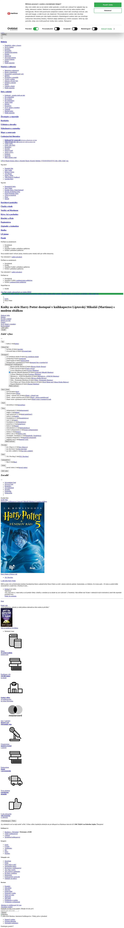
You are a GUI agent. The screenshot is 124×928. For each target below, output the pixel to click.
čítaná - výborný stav (32, 395)
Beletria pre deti (5, 320)
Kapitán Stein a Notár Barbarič (14, 190)
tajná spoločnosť (27, 414)
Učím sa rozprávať (10, 195)
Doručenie (8, 861)
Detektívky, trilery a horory (13, 45)
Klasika (7, 54)
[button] (64, 591)
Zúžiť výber (5, 471)
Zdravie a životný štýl (11, 81)
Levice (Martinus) (33, 370)
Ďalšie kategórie (10, 63)
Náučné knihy (9, 111)
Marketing (8, 896)
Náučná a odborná (8, 67)
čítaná (18, 393)
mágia (17, 412)
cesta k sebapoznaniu (31, 430)
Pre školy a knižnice (11, 873)
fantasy (18, 432)
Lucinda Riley (9, 179)
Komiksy (7, 49)
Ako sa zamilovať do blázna (9, 628)
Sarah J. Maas (9, 175)
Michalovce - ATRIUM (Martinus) (48, 376)
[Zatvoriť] (1, 338)
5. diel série (8, 581)
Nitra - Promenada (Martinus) (44, 380)
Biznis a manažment (11, 72)
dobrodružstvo (25, 428)
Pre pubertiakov (9, 100)
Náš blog (7, 889)
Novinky (7, 149)
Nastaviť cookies (10, 919)
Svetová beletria (9, 59)
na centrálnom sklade (32, 356)
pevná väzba (23, 467)
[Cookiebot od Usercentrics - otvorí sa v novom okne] (12, 28)
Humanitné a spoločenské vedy (14, 74)
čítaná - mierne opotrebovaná (39, 397)
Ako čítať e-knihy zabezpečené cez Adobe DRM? (16, 292)
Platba (6, 863)
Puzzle (3, 238)
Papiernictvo (6, 222)
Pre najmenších (9, 97)
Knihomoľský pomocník (12, 877)
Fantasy (3, 322)
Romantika (8, 50)
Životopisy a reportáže (11, 77)
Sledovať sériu (5, 315)
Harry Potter (8, 188)
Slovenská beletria (10, 57)
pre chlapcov (23, 447)
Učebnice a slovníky (8, 124)
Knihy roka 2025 (10, 145)
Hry (6, 850)
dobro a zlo (22, 433)
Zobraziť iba (5, 347)
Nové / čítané (5, 389)
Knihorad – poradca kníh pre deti (15, 95)
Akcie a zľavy (9, 152)
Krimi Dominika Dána (11, 193)
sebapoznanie (24, 410)
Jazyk (3, 403)
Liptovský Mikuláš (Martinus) (44, 372)
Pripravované (9, 150)
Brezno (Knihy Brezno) (38, 366)
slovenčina (21, 405)
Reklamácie (8, 875)
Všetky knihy (9, 143)
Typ (3, 341)
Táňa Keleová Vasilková (12, 177)
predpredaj (22, 358)
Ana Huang (8, 174)
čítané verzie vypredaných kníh (41, 399)
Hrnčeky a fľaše (7, 218)
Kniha (6, 589)
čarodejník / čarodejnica (33, 435)
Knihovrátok (8, 891)
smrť (16, 420)
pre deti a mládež (27, 451)
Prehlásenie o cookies (11, 900)
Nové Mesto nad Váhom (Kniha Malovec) (56, 382)
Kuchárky (5, 121)
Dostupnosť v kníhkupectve (13, 364)
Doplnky (4, 34)
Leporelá (7, 109)
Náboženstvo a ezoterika (10, 128)
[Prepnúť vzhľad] (2, 37)
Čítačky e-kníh (6, 206)
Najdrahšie (8, 491)
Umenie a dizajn (10, 86)
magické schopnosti (29, 437)
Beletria (4, 42)
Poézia (7, 61)
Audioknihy (8, 848)
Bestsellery (8, 147)
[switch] (57, 28)
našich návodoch (17, 257)
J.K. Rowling (24, 456)
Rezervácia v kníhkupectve (13, 868)
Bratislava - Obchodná (11, 832)
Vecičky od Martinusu (9, 210)
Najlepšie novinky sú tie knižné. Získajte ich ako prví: (17, 908)
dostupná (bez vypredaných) (39, 362)
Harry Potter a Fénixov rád (9, 574)
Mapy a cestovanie (8, 132)
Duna (6, 197)
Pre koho (4, 445)
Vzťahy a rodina (10, 79)
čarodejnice (22, 422)
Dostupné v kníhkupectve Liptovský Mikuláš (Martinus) (18, 501)
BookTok (7, 156)
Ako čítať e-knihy (10, 870)
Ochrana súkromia (10, 921)
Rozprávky (8, 106)
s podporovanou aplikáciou (24, 280)
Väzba (3, 465)
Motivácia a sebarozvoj (12, 70)
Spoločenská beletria (11, 52)
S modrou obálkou (41, 501)
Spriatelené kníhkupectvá (12, 837)
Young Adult (8, 102)
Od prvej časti (9, 484)
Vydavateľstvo (6, 460)
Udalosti (7, 835)
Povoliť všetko (108, 5)
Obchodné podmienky (11, 923)
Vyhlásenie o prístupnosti (12, 902)
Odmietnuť (108, 10)
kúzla (17, 426)
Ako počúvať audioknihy (12, 871)
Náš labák (8, 898)
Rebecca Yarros (9, 172)
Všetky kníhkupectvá (11, 834)
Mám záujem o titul (10, 157)
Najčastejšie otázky (10, 866)
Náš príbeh (8, 888)
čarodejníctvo (24, 418)
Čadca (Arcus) (30, 368)
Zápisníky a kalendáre (10, 226)
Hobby (7, 84)
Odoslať (4, 912)
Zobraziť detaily (106, 29)
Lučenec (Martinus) (35, 374)
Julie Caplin (8, 170)
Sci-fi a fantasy (9, 47)
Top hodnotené (9, 488)
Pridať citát (4, 605)
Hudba (3, 230)
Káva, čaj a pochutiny (9, 214)
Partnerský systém (10, 893)
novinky (20, 349)
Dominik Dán (9, 168)
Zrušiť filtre (4, 500)
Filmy (6, 852)
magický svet (23, 439)
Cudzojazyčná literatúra (10, 136)
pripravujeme (25, 360)
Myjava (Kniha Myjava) (39, 378)
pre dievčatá (23, 449)
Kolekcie (7, 154)
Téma (3, 408)
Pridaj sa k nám (9, 895)
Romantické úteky (10, 186)
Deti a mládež (6, 92)
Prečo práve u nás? (10, 864)
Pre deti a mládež (6, 319)
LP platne (5, 234)
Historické (8, 56)
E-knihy (7, 846)
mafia (17, 416)
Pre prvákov (8, 99)
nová (17, 391)
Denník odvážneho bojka (12, 192)
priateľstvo (21, 424)
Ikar (15, 462)
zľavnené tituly (26, 351)
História (7, 76)
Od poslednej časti (10, 482)
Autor (3, 454)
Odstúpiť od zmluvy (11, 878)
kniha (17, 343)
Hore (2, 601)
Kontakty (7, 886)
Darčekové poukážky (9, 202)
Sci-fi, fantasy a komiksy (12, 107)
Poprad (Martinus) (33, 384)
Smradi (7, 199)
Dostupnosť (5, 354)
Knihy (7, 299)
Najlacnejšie (8, 493)
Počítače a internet (10, 82)
